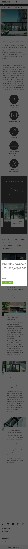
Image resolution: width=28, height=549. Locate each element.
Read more (5, 274)
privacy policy (12, 271)
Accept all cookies (8, 282)
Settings (4, 278)
